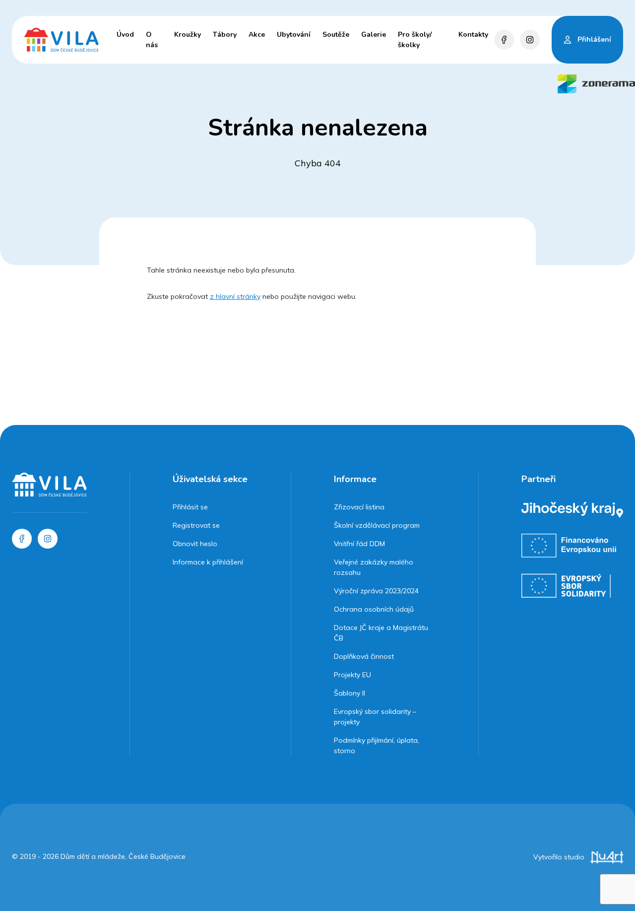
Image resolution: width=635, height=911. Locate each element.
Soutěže (335, 34)
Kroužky (187, 34)
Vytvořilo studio (559, 856)
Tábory (225, 34)
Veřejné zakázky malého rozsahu (373, 567)
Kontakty (473, 34)
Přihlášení (594, 39)
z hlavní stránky (235, 296)
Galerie (373, 34)
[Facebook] (504, 40)
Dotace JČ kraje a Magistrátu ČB (381, 632)
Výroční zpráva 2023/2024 (376, 590)
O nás (152, 40)
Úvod (125, 34)
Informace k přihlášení (208, 562)
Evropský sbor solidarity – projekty (375, 716)
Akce (257, 34)
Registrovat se (196, 525)
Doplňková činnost (364, 656)
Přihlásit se (190, 506)
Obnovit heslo (195, 543)
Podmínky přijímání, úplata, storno (376, 745)
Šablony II (349, 693)
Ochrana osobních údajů (374, 609)
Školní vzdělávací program (377, 525)
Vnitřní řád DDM (359, 543)
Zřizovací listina (359, 506)
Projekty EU (352, 674)
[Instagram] (530, 40)
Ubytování (294, 34)
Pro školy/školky (415, 40)
